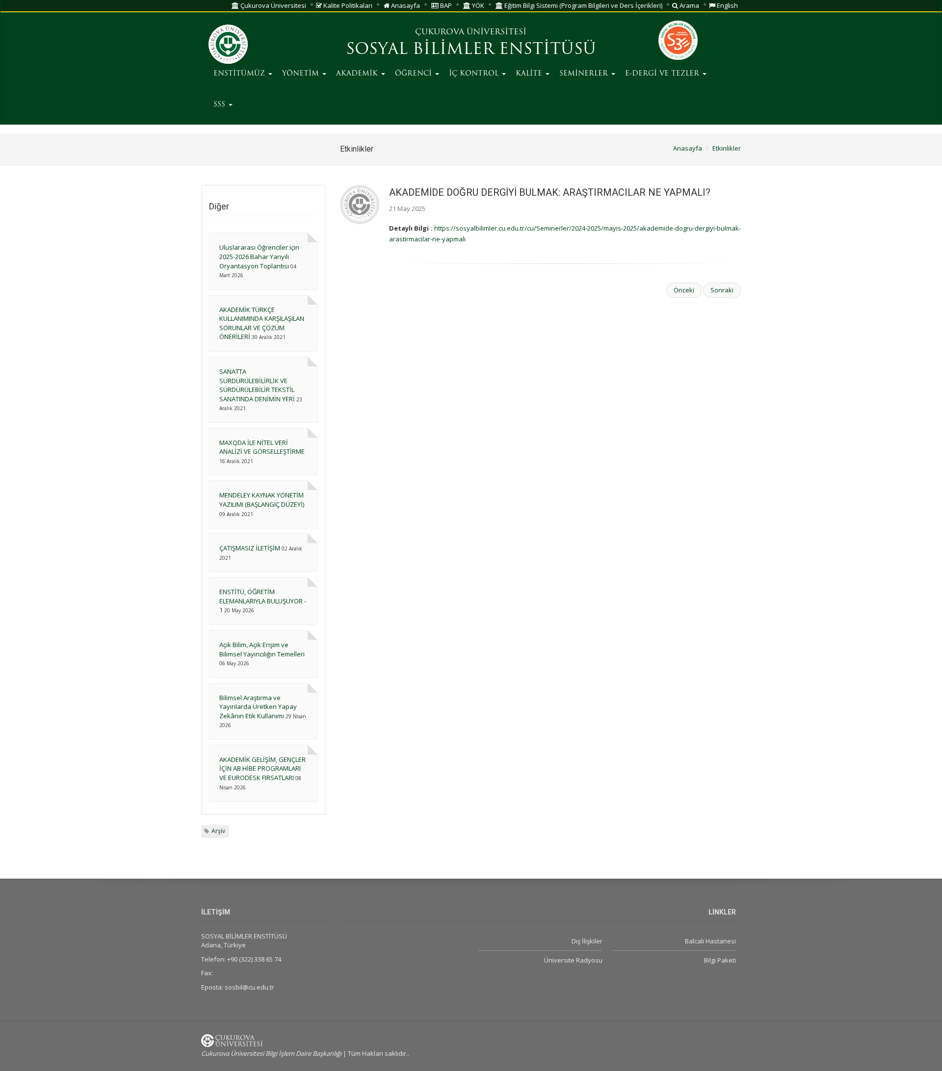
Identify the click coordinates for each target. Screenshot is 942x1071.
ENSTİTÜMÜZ (240, 74)
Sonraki (721, 290)
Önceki (684, 290)
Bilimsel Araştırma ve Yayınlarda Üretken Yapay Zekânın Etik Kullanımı (258, 706)
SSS (220, 104)
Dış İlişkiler (587, 941)
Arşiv (218, 831)
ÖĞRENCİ (414, 74)
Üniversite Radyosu (573, 960)
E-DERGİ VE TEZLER (663, 74)
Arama (688, 5)
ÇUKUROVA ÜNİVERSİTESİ (470, 32)
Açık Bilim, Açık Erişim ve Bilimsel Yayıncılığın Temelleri (262, 649)
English (726, 5)
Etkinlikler (726, 148)
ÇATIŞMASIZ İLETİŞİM (249, 548)
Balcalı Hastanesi (710, 941)
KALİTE (530, 74)
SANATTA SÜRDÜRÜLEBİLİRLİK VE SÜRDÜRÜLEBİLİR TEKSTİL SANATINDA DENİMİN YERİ (257, 385)
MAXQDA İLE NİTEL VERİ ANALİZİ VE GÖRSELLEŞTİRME (262, 447)
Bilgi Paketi (720, 960)
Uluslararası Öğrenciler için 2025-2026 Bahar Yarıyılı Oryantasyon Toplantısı (259, 256)
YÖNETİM (301, 74)
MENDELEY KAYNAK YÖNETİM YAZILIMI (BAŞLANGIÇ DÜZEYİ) (261, 500)
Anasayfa (405, 5)
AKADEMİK (358, 74)
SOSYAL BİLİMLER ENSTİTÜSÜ (471, 50)
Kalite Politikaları (347, 5)
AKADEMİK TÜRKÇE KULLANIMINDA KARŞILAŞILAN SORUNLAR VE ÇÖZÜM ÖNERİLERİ (261, 323)
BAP (445, 5)
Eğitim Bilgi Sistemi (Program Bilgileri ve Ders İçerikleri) (582, 5)
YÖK (477, 5)
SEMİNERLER (584, 74)
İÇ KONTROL (475, 74)
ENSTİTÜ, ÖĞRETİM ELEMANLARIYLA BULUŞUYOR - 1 (262, 600)
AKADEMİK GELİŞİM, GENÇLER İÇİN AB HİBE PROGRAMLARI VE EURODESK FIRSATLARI (262, 768)
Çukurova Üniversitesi (272, 5)
